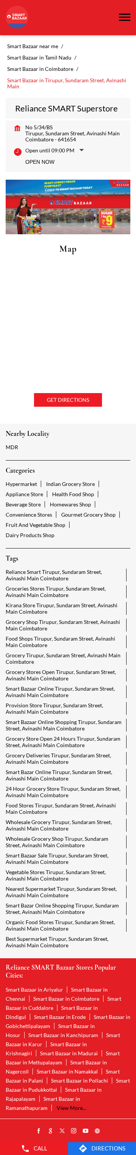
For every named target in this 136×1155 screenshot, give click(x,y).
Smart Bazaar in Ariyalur (34, 989)
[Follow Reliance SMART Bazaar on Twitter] (62, 1131)
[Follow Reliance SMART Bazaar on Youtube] (85, 1131)
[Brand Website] (97, 1131)
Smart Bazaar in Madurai (69, 1053)
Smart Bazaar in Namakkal (67, 1071)
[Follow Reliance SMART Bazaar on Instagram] (74, 1131)
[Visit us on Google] (50, 1131)
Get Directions (68, 399)
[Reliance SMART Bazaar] (17, 18)
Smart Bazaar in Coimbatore (66, 998)
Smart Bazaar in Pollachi (79, 1080)
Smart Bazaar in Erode (60, 1017)
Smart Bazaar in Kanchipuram (63, 1035)
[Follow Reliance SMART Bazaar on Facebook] (39, 1131)
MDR (12, 447)
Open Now (39, 162)
